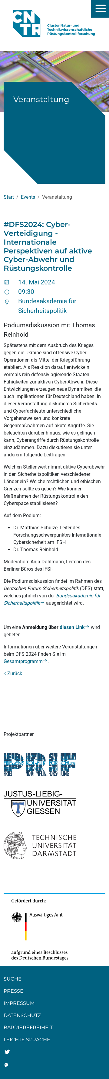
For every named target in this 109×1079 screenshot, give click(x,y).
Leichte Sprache (27, 1040)
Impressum (19, 1003)
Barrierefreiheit (28, 1027)
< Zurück (13, 673)
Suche (12, 979)
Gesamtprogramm (23, 661)
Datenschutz (22, 1015)
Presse (13, 991)
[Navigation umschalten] (100, 9)
